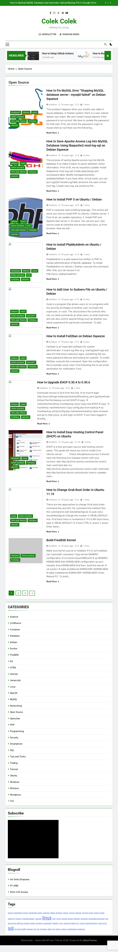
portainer (39, 923)
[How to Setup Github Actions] (26, 57)
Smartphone (16, 743)
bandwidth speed (35, 913)
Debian (26, 112)
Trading (14, 763)
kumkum (53, 104)
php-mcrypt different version (19, 923)
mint (54, 919)
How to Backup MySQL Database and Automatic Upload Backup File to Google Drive (53, 3)
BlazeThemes (90, 940)
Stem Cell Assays (19, 892)
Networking (16, 705)
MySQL (13, 699)
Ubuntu (14, 125)
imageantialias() (28, 919)
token (50, 929)
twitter (58, 929)
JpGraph (38, 919)
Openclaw (15, 718)
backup (10, 913)
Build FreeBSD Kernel (61, 540)
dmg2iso (59, 913)
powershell (47, 923)
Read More (51, 132)
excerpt (72, 913)
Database (15, 112)
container (46, 913)
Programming (17, 731)
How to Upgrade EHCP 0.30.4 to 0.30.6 (63, 382)
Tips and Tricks (18, 121)
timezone (43, 929)
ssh (34, 929)
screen (82, 923)
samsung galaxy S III (71, 923)
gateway (78, 913)
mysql (58, 919)
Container (15, 629)
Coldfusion (15, 623)
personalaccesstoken (96, 919)
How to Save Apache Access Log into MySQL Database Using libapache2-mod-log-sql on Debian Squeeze (77, 145)
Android (14, 616)
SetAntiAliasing (92, 923)
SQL (12, 750)
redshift (55, 923)
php (106, 919)
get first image (87, 913)
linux (46, 917)
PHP (29, 225)
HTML (13, 667)
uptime (64, 929)
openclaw (84, 919)
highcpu (18, 919)
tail (38, 929)
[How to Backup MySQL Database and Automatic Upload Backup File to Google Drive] (77, 55)
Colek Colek (59, 21)
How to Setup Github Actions (51, 53)
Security (31, 315)
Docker (13, 648)
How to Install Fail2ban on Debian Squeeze (75, 336)
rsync (61, 923)
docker (65, 913)
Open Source (17, 117)
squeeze (30, 929)
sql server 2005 (20, 929)
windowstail (71, 929)
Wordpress (15, 794)
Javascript (15, 680)
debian (52, 913)
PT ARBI (14, 885)
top (54, 929)
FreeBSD (15, 555)
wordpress (81, 929)
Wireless (14, 788)
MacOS (13, 693)
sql (11, 928)
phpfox (32, 923)
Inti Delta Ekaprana (19, 879)
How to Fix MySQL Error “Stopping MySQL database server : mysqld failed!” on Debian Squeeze (76, 95)
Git (11, 661)
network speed (67, 919)
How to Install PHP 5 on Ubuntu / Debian (74, 199)
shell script (102, 923)
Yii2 (12, 801)
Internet (15, 458)
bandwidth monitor (21, 913)
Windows (14, 782)
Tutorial (33, 121)
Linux (34, 112)
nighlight (76, 919)
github (96, 913)
